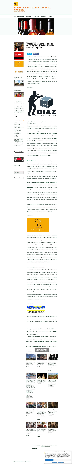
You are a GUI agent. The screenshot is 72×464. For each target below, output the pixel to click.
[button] (70, 451)
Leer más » (27, 366)
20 (18, 110)
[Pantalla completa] (22, 160)
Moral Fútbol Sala (17, 90)
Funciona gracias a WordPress (26, 461)
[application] (19, 159)
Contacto (50, 16)
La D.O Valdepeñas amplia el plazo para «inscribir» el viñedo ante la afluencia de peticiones (52, 383)
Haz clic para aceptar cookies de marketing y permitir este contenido (42, 350)
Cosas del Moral (28, 16)
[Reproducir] (15, 160)
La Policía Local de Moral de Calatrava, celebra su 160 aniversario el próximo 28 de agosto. (52, 365)
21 (20, 110)
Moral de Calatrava (20, 16)
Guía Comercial (43, 16)
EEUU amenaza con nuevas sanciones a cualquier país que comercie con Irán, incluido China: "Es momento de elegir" (18, 129)
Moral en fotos (36, 16)
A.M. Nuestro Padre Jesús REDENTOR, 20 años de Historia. (30, 411)
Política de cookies (54, 462)
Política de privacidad (61, 462)
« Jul (16, 116)
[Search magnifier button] (23, 151)
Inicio (15, 16)
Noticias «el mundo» (18, 120)
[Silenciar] (21, 160)
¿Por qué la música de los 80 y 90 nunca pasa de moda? (31, 430)
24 (14, 112)
